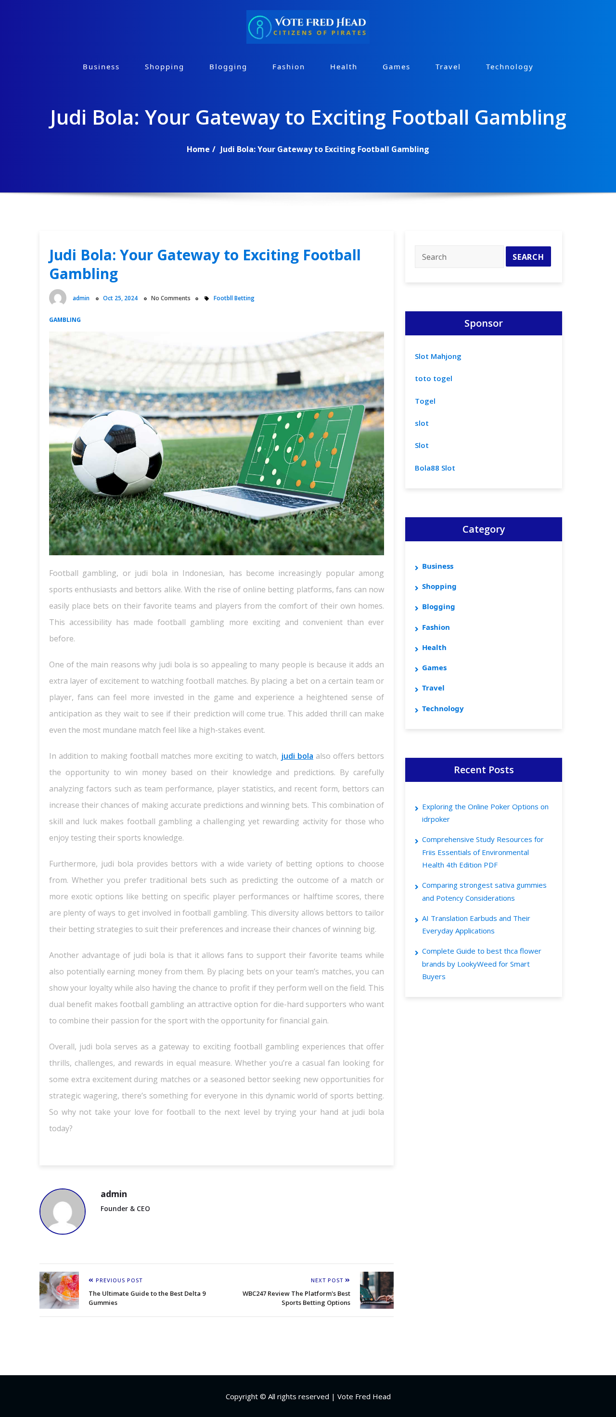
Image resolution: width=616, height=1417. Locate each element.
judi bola (297, 756)
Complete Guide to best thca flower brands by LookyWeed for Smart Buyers (481, 963)
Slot (422, 445)
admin (81, 298)
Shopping (164, 66)
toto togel (433, 378)
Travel (448, 66)
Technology (510, 66)
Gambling (65, 320)
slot (422, 423)
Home (198, 149)
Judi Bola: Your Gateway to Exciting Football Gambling (324, 149)
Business (101, 66)
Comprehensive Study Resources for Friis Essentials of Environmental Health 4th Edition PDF (483, 851)
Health (344, 66)
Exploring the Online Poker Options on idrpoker (485, 813)
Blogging (228, 66)
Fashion (288, 66)
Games (397, 66)
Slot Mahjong (438, 356)
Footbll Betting (234, 298)
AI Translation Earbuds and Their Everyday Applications (476, 924)
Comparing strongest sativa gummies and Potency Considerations (484, 891)
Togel (425, 401)
